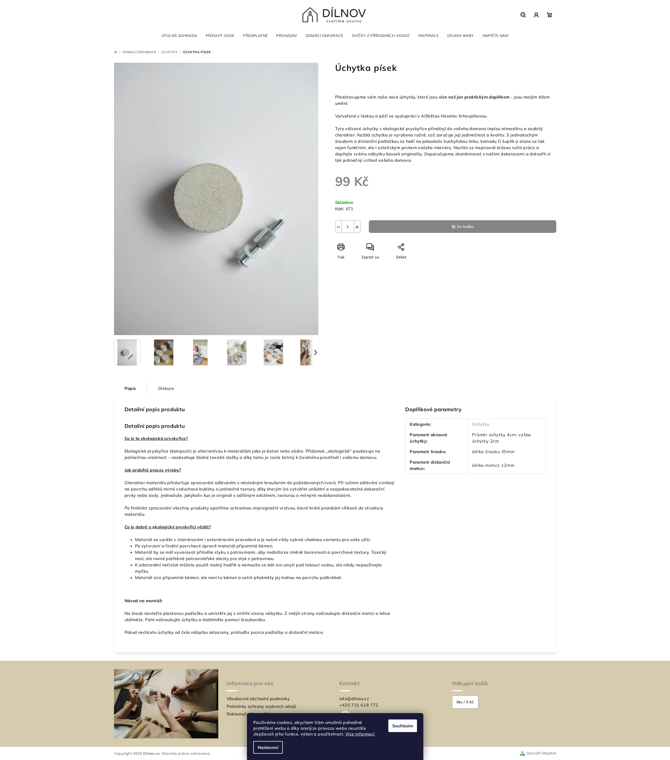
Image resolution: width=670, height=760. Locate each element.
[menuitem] (179, 36)
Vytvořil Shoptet (541, 753)
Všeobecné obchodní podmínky (258, 698)
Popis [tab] (130, 388)
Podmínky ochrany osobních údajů (261, 706)
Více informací (360, 734)
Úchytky (481, 424)
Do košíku (465, 226)
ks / (465, 702)
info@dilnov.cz (354, 698)
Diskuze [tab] (166, 388)
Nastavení (268, 747)
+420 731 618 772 (358, 705)
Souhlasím (402, 725)
